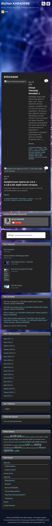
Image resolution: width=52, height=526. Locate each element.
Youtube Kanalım (9, 505)
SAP (27, 444)
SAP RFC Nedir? (16, 285)
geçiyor (11, 439)
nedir (37, 442)
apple (45, 149)
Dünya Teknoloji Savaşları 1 (34, 90)
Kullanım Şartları (10, 470)
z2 (14, 451)
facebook (38, 152)
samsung (22, 445)
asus (30, 150)
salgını (16, 445)
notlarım (42, 442)
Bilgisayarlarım (10, 480)
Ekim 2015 (7, 381)
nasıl (33, 442)
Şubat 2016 (7, 367)
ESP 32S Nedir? (9, 249)
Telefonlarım (9, 498)
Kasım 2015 (7, 378)
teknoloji (44, 157)
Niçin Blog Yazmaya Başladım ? (15, 495)
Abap (7, 437)
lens (19, 442)
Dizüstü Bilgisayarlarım (12, 491)
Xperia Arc (29, 200)
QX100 (8, 445)
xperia (8, 450)
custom (40, 437)
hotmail (31, 154)
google (43, 152)
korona (43, 439)
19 (4, 437)
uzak (23, 448)
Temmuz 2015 (8, 392)
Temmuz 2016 (8, 349)
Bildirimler (7, 463)
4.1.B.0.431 (7, 200)
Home (30, 439)
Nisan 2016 (7, 360)
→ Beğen (7, 409)
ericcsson (31, 152)
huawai (35, 154)
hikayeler (25, 439)
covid (36, 437)
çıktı (17, 451)
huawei (40, 154)
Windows (42, 448)
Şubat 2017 (7, 339)
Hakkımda (7, 477)
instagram (31, 155)
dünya (43, 150)
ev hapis (45, 437)
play (41, 155)
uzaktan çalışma (30, 448)
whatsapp (31, 158)
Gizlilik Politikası (10, 466)
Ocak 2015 (7, 396)
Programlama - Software (26, 198)
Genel (30, 149)
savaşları (31, 157)
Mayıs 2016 (7, 356)
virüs (36, 448)
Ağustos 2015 (8, 388)
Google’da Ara (8, 473)
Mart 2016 (7, 364)
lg (21, 442)
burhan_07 (37, 150)
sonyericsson (9, 448)
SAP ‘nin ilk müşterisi (10, 301)
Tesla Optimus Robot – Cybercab (22, 262)
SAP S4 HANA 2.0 (9, 312)
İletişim (6, 326)
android (41, 149)
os (46, 442)
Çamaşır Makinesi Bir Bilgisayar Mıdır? (16, 255)
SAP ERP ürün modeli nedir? (13, 307)
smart (32, 445)
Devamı (31, 144)
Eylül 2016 (7, 342)
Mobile (28, 442)
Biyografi (8, 484)
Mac (24, 442)
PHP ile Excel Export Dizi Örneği (21, 269)
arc (23, 436)
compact (31, 437)
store (39, 157)
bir (32, 150)
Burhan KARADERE (36, 147)
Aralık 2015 (7, 374)
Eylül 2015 (7, 385)
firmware (6, 439)
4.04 (40, 198)
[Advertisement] (26, 44)
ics (34, 439)
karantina (37, 439)
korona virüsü (14, 442)
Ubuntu (18, 447)
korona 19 (7, 442)
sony (36, 157)
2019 (44, 147)
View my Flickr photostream (13, 421)
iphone (37, 155)
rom (13, 445)
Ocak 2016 (7, 371)
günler (20, 439)
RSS (6, 12)
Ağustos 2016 (8, 346)
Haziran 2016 (8, 353)
